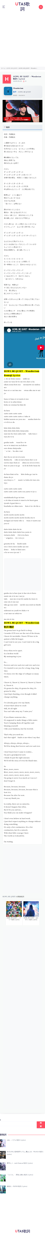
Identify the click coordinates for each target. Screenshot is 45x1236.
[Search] (41, 7)
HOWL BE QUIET (12, 68)
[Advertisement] (22, 37)
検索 (41, 1124)
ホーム (3, 68)
